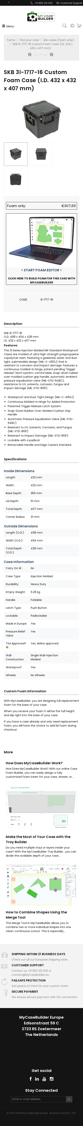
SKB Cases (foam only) (58, 40)
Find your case (29, 40)
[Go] (69, 1099)
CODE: (23, 300)
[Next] (51, 55)
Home (11, 40)
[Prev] (29, 55)
